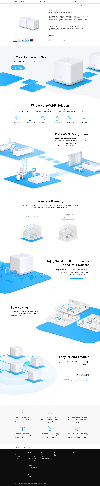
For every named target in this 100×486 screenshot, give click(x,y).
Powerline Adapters (32, 460)
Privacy (16, 458)
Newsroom (43, 454)
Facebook (59, 454)
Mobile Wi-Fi (31, 470)
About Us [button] (46, 1)
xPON (29, 476)
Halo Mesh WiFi (18, 5)
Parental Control (83, 122)
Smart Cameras (31, 472)
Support (82, 5)
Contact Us (17, 456)
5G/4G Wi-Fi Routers (32, 469)
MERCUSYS (20, 1)
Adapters (30, 461)
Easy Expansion (70, 122)
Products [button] (32, 1)
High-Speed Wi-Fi (43, 122)
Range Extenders (32, 458)
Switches (30, 463)
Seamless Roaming (30, 122)
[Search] (71, 1)
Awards (43, 456)
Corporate (17, 454)
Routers (30, 454)
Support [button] (39, 1)
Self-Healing (57, 122)
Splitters (30, 478)
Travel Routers (31, 465)
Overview (68, 5)
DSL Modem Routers (32, 467)
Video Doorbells (31, 474)
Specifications (75, 5)
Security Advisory (45, 458)
